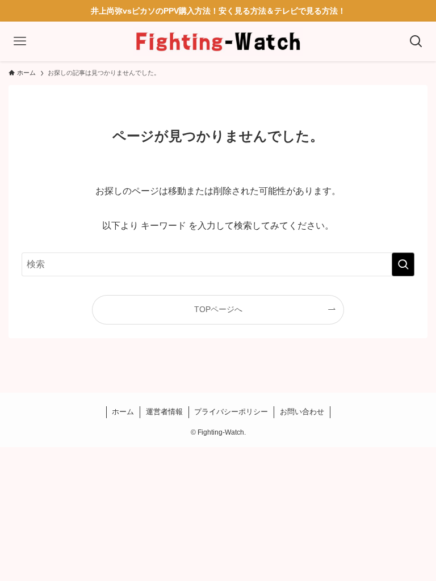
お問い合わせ (302, 411)
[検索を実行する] (403, 264)
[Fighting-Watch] (218, 41)
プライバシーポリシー (231, 411)
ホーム (123, 411)
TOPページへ (218, 309)
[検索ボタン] (416, 41)
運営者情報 (164, 411)
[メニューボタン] (20, 41)
